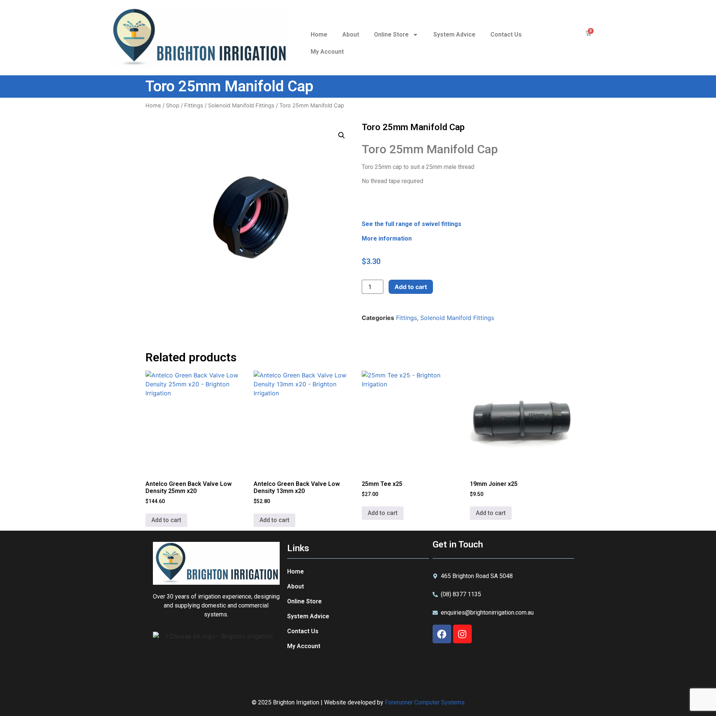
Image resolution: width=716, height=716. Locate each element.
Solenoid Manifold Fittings (241, 105)
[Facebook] (442, 634)
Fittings (193, 105)
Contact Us (506, 34)
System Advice (454, 34)
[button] (341, 135)
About (350, 34)
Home (319, 34)
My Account (327, 51)
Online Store (391, 34)
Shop (172, 105)
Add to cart (411, 287)
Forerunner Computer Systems (425, 702)
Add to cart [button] (166, 520)
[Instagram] (462, 634)
